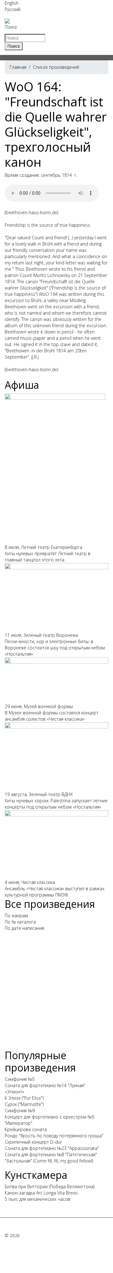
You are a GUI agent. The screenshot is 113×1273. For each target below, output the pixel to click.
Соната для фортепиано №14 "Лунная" (45, 1085)
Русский (12, 9)
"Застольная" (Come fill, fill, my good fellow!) (49, 1161)
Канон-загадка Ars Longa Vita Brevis (41, 1193)
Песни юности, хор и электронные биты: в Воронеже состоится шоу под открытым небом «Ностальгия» (55, 647)
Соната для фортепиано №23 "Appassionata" (52, 1148)
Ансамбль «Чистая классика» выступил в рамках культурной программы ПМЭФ (55, 892)
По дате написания (24, 928)
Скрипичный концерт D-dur (33, 1142)
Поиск (11, 27)
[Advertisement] (56, 992)
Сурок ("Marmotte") (24, 1104)
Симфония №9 (20, 1110)
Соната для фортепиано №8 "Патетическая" (51, 1154)
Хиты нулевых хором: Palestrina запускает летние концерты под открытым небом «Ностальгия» (56, 804)
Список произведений (56, 67)
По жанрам (16, 915)
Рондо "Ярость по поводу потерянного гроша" (54, 1136)
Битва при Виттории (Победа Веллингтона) (49, 1186)
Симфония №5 (20, 1079)
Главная (18, 67)
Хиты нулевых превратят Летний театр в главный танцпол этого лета (47, 556)
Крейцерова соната (26, 1129)
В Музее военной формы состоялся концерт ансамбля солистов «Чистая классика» (52, 716)
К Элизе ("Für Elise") (24, 1098)
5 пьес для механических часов (37, 1199)
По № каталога (20, 922)
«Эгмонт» (14, 1092)
